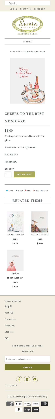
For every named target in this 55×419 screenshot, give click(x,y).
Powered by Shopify (38, 396)
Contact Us (10, 319)
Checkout (39, 9)
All (19, 51)
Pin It (29, 190)
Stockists (9, 331)
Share (20, 190)
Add (37, 190)
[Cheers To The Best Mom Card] (27, 81)
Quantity (9, 168)
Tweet (11, 190)
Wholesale (9, 325)
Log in (13, 9)
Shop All (8, 306)
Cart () (27, 9)
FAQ (6, 338)
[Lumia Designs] (27, 26)
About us (9, 312)
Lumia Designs (21, 396)
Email (46, 190)
